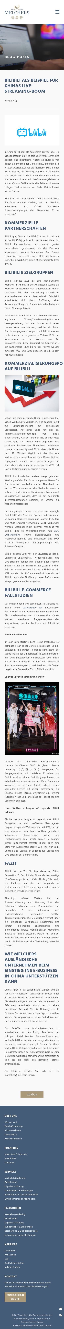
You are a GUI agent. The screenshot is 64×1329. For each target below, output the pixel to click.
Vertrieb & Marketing (15, 1178)
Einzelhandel (11, 1182)
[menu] (57, 12)
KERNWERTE (11, 1134)
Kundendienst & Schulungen (19, 1190)
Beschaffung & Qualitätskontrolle (21, 1194)
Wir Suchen (10, 1254)
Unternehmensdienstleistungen (20, 1199)
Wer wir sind (11, 1122)
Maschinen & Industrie (16, 1154)
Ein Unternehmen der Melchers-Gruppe (32, 1325)
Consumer (10, 1162)
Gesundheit (10, 1158)
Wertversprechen (13, 1138)
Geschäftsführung (14, 1126)
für (32, 607)
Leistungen (10, 1250)
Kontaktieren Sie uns (15, 1297)
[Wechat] (60, 1315)
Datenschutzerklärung (32, 1322)
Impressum (42, 1318)
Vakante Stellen (12, 1267)
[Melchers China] (17, 12)
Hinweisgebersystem (23, 1318)
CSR (6, 1259)
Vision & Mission (13, 1130)
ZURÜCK (32, 1094)
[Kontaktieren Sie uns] (60, 1308)
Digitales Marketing (14, 1186)
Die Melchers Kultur (14, 1263)
